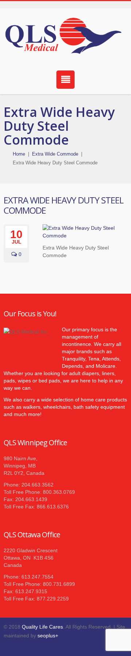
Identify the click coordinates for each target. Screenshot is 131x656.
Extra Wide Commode (55, 154)
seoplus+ (47, 635)
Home (19, 154)
